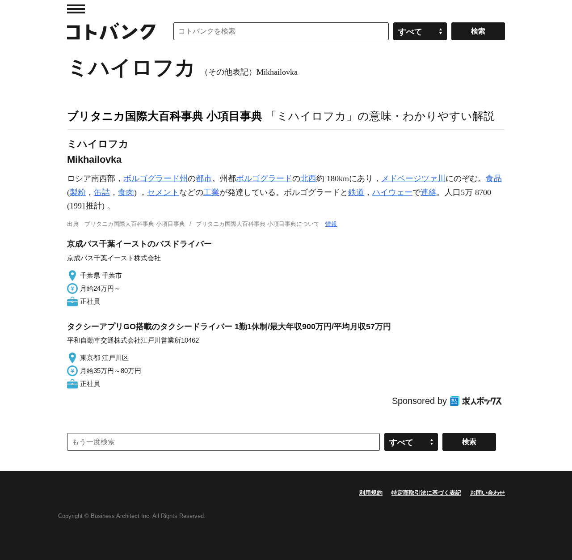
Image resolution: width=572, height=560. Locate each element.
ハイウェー (392, 192)
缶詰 (102, 192)
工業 (211, 192)
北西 (308, 178)
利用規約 (371, 492)
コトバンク (111, 31)
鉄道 (356, 192)
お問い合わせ (487, 492)
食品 (494, 178)
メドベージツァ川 (413, 178)
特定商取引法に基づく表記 (426, 492)
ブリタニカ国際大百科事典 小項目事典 (164, 116)
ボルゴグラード (264, 178)
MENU (76, 9)
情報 (331, 224)
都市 (204, 178)
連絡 (429, 192)
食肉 (126, 192)
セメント (163, 192)
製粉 (78, 192)
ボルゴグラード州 (155, 178)
